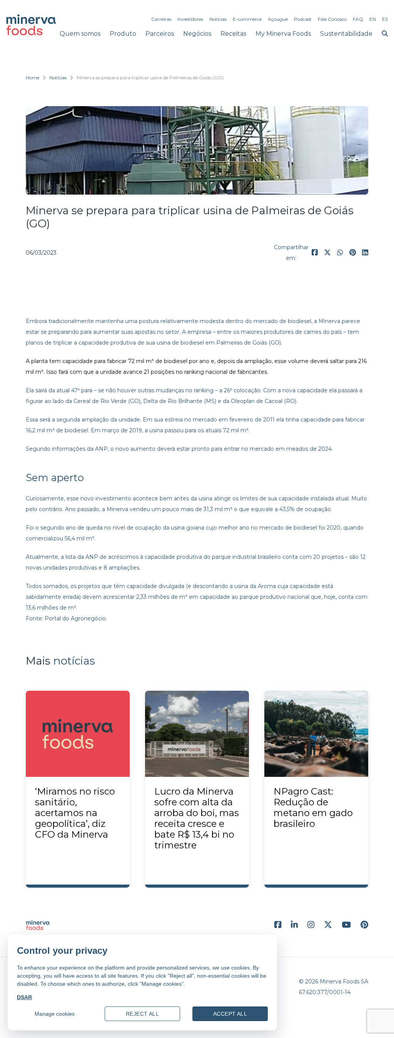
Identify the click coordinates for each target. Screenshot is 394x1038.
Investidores (190, 19)
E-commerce (247, 19)
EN (372, 19)
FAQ (358, 19)
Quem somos (80, 33)
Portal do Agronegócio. (76, 618)
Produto (123, 33)
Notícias (218, 19)
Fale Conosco (332, 19)
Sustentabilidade (346, 33)
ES (385, 19)
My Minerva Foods (283, 33)
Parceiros (159, 33)
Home (32, 77)
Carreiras (161, 19)
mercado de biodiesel (282, 321)
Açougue (278, 19)
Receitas (233, 33)
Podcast (303, 19)
